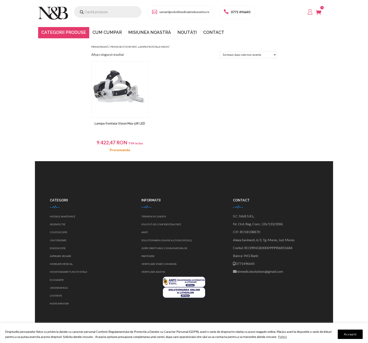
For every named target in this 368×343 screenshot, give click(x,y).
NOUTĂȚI (187, 32)
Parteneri (147, 256)
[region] (184, 333)
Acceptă (350, 334)
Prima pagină (100, 46)
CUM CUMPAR (107, 32)
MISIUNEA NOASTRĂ (149, 32)
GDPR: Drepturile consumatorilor (164, 248)
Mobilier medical (61, 264)
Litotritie (56, 295)
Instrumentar (59, 303)
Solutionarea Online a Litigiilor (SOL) (166, 240)
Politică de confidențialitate (161, 224)
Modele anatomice (62, 216)
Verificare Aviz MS (153, 271)
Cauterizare (58, 240)
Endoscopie (58, 248)
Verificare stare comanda (159, 264)
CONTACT (213, 32)
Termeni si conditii (153, 216)
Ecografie (57, 279)
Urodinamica (59, 287)
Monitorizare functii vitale (68, 271)
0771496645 (245, 263)
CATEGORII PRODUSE (63, 32)
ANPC (144, 232)
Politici (282, 337)
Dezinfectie (57, 224)
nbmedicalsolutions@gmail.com (259, 271)
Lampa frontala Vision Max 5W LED (120, 123)
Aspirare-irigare (60, 256)
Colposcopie (58, 232)
